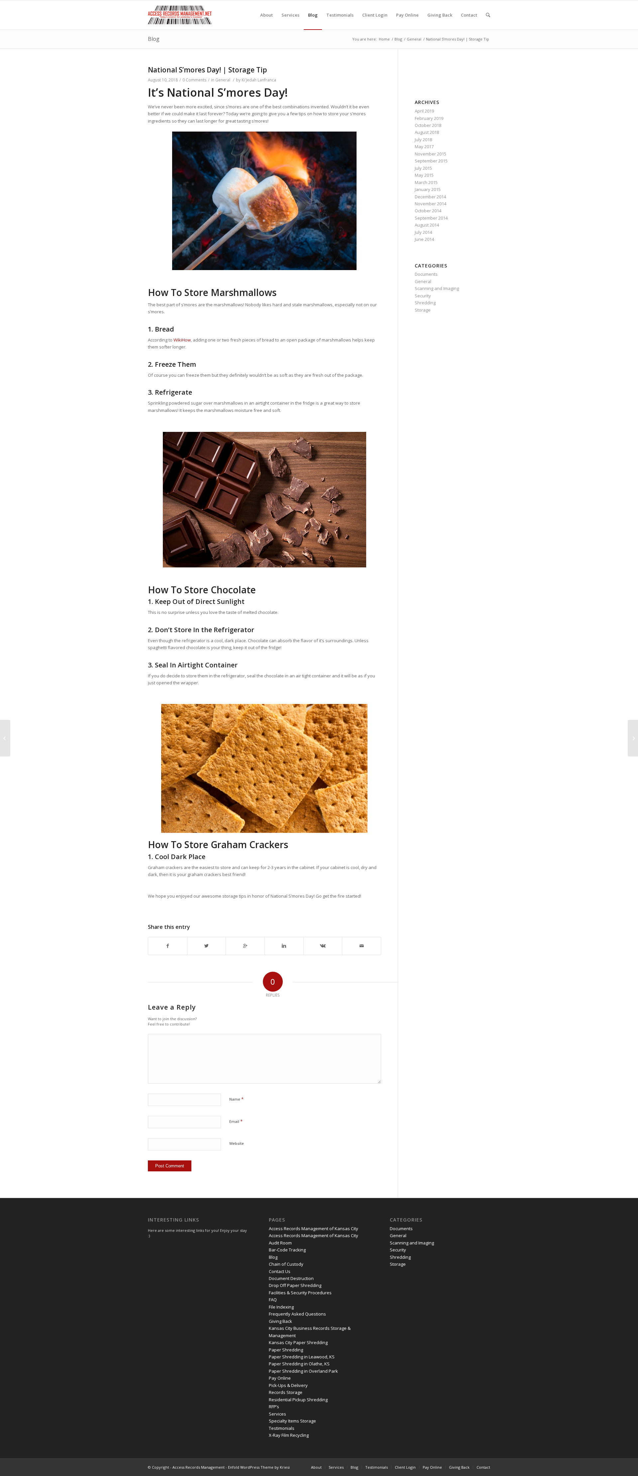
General (414, 39)
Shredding (425, 303)
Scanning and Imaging (437, 288)
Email (236, 1121)
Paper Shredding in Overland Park (303, 1371)
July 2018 (423, 140)
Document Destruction (291, 1278)
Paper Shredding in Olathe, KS (299, 1364)
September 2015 (431, 161)
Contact (483, 1467)
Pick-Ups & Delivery (288, 1385)
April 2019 (424, 111)
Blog (154, 39)
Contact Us (279, 1271)
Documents (426, 274)
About (316, 1467)
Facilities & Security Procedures (300, 1293)
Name (236, 1099)
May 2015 (424, 175)
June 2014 (424, 239)
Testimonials (281, 1428)
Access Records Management (198, 1467)
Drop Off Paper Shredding (295, 1285)
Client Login (405, 1467)
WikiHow (182, 340)
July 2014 (423, 232)
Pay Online (280, 1378)
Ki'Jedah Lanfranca (259, 80)
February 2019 (429, 118)
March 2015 (426, 182)
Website (236, 1143)
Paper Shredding (286, 1350)
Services (277, 1414)
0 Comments (194, 80)
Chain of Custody (286, 1264)
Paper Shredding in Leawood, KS (302, 1357)
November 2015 (430, 154)
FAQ (273, 1300)
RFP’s (274, 1407)
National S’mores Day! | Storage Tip (207, 69)
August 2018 (427, 132)
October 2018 (428, 125)
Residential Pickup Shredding (298, 1400)
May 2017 (424, 146)
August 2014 (427, 225)
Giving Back (280, 1321)
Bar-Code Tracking (287, 1250)
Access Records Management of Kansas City (313, 1228)
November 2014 (430, 204)
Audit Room (280, 1243)
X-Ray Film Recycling (289, 1435)
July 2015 (423, 168)
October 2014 (428, 211)
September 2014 (431, 218)
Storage (423, 310)
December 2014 (430, 197)
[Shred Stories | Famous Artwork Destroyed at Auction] (633, 738)
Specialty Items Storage (292, 1421)
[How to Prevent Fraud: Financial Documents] (5, 738)
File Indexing (281, 1307)
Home (384, 39)
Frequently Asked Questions (297, 1314)
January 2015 (428, 189)
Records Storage (285, 1392)
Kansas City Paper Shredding (298, 1342)
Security (423, 296)
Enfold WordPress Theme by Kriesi (259, 1467)
